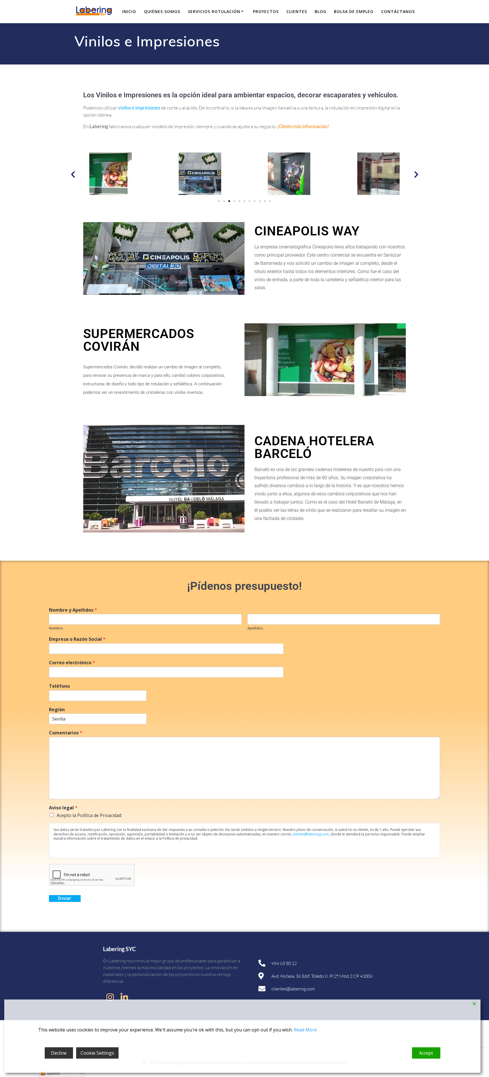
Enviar (64, 898)
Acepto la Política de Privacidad (89, 815)
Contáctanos (398, 11)
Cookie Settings (97, 1053)
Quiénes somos (162, 11)
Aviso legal (63, 808)
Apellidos (255, 628)
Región (57, 710)
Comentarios (65, 733)
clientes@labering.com (310, 834)
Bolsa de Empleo (354, 11)
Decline (59, 1053)
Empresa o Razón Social (77, 639)
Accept (426, 1053)
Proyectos (266, 11)
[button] (73, 174)
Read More (305, 1030)
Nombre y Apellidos (73, 610)
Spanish (52, 1073)
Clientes (296, 11)
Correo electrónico (72, 663)
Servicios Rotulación (214, 11)
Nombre (56, 628)
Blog (320, 11)
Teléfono (59, 686)
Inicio (129, 11)
